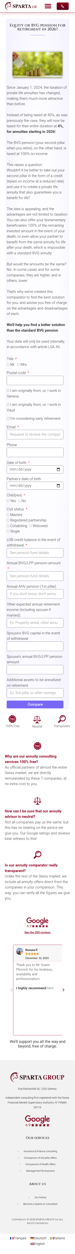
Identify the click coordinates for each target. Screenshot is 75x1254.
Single (15, 531)
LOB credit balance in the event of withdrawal (33, 543)
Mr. (12, 364)
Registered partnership (28, 520)
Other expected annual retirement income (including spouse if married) (33, 610)
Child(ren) (15, 495)
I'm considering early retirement (35, 418)
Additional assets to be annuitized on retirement (34, 683)
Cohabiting (18, 526)
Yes (13, 501)
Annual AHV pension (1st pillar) (31, 586)
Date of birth (17, 462)
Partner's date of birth (24, 479)
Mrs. (24, 364)
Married (16, 515)
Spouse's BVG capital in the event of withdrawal (33, 636)
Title (10, 359)
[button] (48, 6)
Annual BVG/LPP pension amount (34, 563)
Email (12, 427)
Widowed (40, 526)
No (23, 501)
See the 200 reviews (37, 932)
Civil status (16, 509)
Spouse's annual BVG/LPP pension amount (34, 659)
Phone (12, 445)
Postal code (17, 373)
